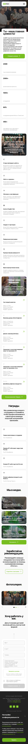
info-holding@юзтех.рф (15, 701)
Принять (14, 740)
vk (14, 706)
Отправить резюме (13, 56)
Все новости (13, 542)
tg (17, 706)
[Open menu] (24, 4)
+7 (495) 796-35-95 (16, 700)
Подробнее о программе (12, 571)
